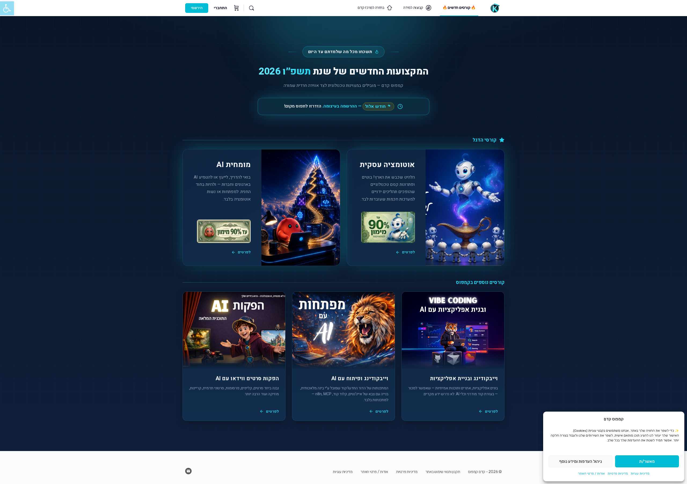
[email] (188, 471)
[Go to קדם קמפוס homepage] (495, 7)
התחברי (220, 8)
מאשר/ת (647, 461)
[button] (7, 8)
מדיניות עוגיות (640, 473)
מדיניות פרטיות (618, 473)
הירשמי (197, 8)
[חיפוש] (251, 8)
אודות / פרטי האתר (591, 473)
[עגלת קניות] (235, 8)
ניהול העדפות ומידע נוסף (580, 461)
